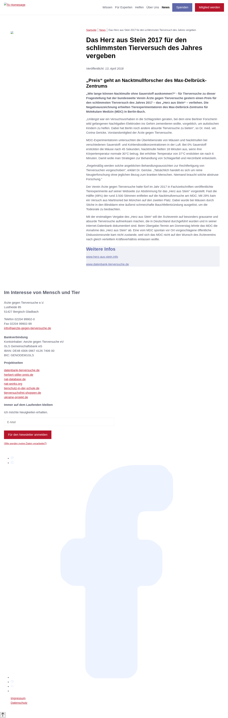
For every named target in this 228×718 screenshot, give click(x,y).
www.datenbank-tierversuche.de (107, 264)
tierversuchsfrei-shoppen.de (22, 392)
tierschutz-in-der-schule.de (21, 388)
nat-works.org (13, 383)
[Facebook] (117, 677)
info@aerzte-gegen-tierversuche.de (27, 328)
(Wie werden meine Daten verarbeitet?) (25, 443)
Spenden (182, 7)
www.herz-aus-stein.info (102, 256)
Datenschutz (19, 702)
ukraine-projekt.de (16, 397)
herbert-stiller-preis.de (18, 374)
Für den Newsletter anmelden (27, 434)
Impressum (18, 698)
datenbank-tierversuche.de (22, 370)
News (166, 7)
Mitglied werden (209, 7)
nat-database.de (15, 379)
